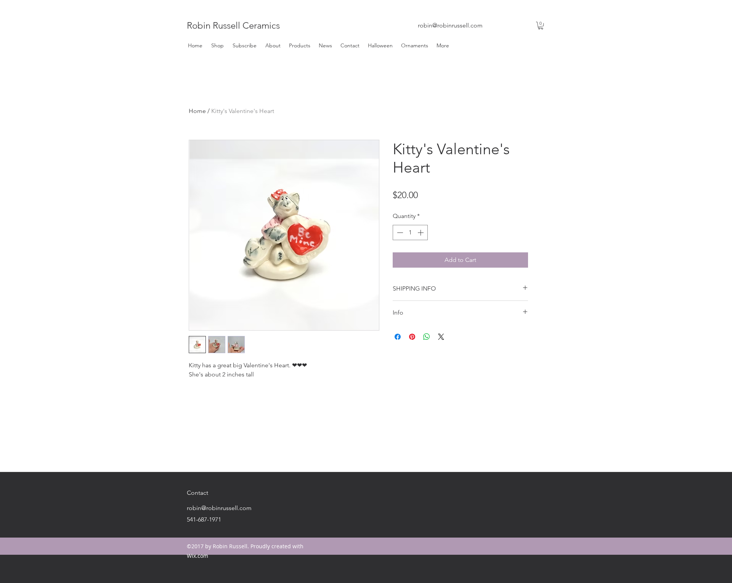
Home (197, 111)
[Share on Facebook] (397, 336)
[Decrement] (399, 232)
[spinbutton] (410, 232)
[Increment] (421, 232)
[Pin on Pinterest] (412, 336)
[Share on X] (441, 336)
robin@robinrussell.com (450, 25)
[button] (540, 25)
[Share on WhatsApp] (426, 336)
